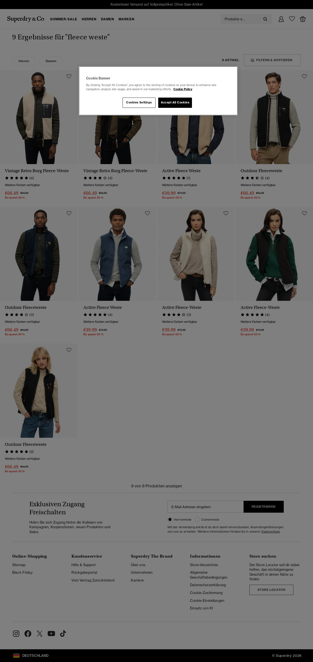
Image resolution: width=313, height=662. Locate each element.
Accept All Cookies (175, 102)
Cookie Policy (182, 89)
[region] (158, 91)
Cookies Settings (139, 102)
